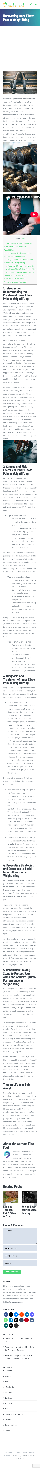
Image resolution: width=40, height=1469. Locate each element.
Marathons (8, 1392)
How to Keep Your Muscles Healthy (29, 1210)
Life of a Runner (11, 1387)
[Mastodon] (32, 1315)
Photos (7, 1409)
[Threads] (16, 1320)
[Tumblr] (21, 1320)
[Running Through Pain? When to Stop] (10, 1197)
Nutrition (8, 1398)
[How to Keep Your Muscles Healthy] (29, 1197)
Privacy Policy (16, 1456)
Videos (7, 1430)
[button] (4, 1204)
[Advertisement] (20, 43)
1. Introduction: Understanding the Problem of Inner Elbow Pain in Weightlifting (18, 246)
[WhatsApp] (5, 1320)
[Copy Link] (16, 1326)
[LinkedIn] (26, 1315)
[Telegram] (10, 1320)
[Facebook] (5, 1315)
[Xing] (5, 1326)
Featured (8, 1370)
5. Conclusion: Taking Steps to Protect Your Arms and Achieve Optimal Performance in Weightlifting (19, 275)
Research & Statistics (13, 1414)
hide (23, 238)
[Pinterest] (26, 1320)
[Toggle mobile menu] (36, 4)
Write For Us (21, 1459)
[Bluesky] (16, 1315)
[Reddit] (21, 1315)
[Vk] (31, 1320)
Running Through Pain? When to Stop (10, 1211)
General (7, 1376)
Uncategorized (10, 1425)
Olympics (8, 1403)
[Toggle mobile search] (31, 4)
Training (7, 1419)
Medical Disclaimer (29, 1456)
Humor (7, 1381)
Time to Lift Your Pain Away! (15, 282)
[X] (11, 1315)
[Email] (11, 1326)
